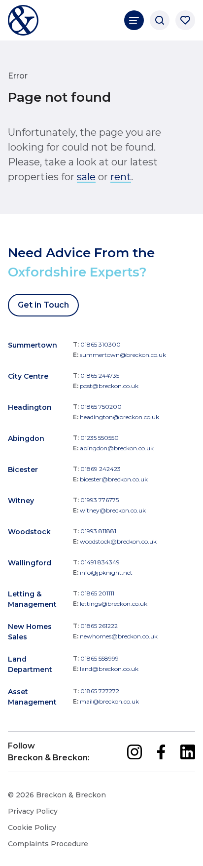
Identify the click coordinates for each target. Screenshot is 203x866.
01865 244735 (99, 375)
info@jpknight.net (106, 572)
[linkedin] (187, 752)
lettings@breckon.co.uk (113, 603)
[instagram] (134, 752)
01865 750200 (101, 406)
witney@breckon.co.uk (113, 510)
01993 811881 (98, 531)
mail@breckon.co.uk (109, 701)
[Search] (159, 20)
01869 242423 (100, 468)
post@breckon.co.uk (109, 386)
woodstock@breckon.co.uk (118, 541)
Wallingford (29, 562)
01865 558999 (99, 658)
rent (120, 177)
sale (86, 177)
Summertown (32, 345)
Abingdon (26, 438)
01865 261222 (99, 626)
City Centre (28, 376)
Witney (21, 500)
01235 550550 (99, 437)
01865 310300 (100, 344)
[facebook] (161, 752)
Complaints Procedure (48, 843)
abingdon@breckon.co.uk (117, 448)
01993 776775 (99, 500)
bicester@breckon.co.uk (114, 479)
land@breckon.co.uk (109, 668)
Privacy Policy (33, 811)
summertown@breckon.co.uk (123, 354)
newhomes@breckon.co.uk (119, 636)
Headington (30, 407)
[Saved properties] (185, 20)
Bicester (23, 469)
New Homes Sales (30, 631)
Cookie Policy (32, 827)
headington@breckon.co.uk (119, 417)
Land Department (30, 664)
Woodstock (29, 531)
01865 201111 (97, 593)
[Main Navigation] (134, 20)
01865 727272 (99, 691)
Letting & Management (32, 599)
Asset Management (32, 697)
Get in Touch (43, 305)
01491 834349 (100, 562)
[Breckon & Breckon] (23, 20)
